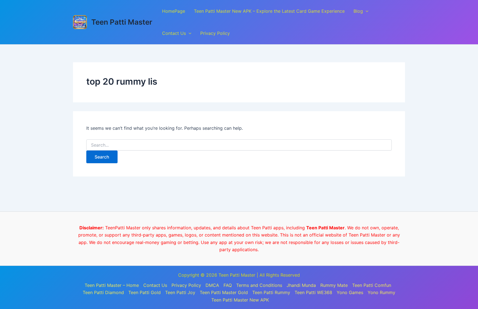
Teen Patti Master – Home (112, 285)
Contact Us (174, 33)
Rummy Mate (334, 285)
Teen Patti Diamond (103, 292)
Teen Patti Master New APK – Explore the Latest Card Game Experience (269, 11)
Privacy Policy (215, 33)
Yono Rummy (381, 292)
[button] (365, 11)
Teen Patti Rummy (271, 292)
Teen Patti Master (121, 22)
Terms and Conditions (259, 285)
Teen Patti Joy (180, 292)
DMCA (212, 285)
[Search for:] (239, 145)
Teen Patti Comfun (371, 285)
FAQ (228, 285)
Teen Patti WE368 (313, 292)
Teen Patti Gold (144, 292)
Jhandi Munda (301, 285)
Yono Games (350, 292)
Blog (358, 11)
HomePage (173, 11)
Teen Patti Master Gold (224, 292)
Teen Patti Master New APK (240, 300)
